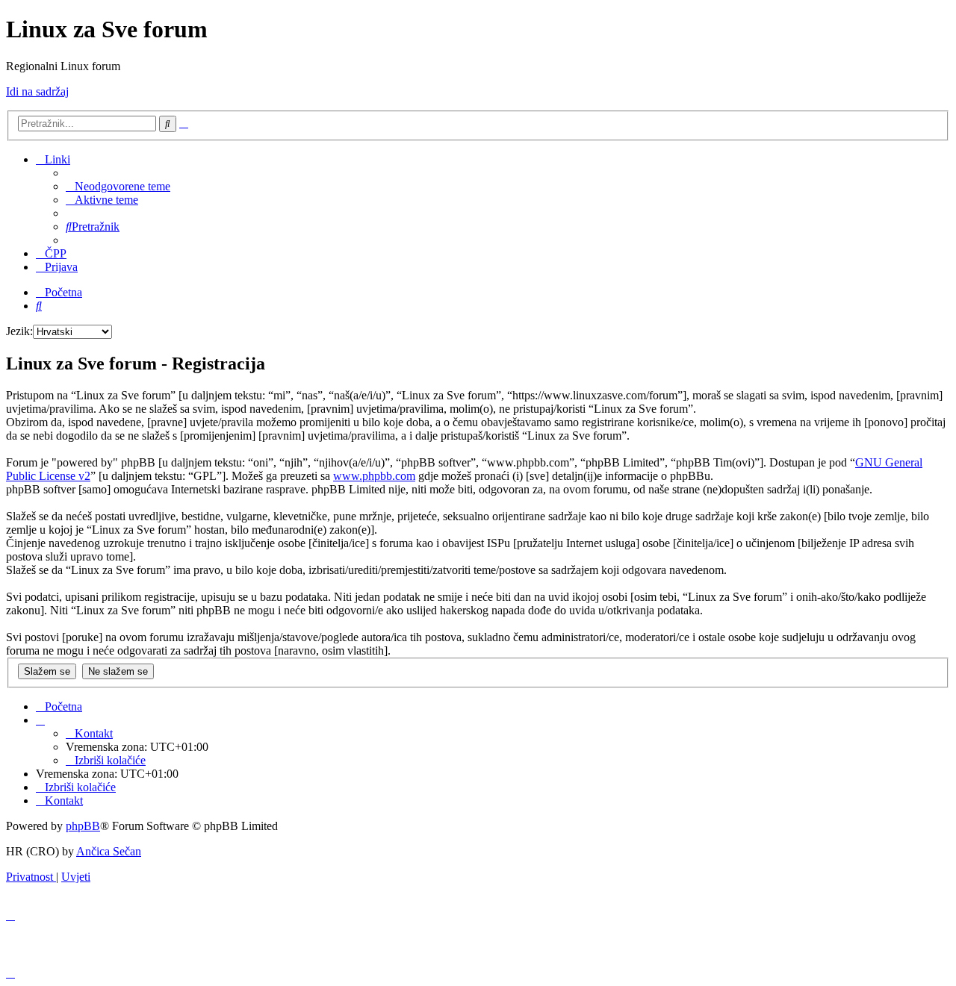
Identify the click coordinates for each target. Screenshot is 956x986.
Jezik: (19, 331)
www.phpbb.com (374, 475)
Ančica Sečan (108, 851)
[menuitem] (118, 186)
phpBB (83, 826)
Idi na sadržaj (37, 91)
